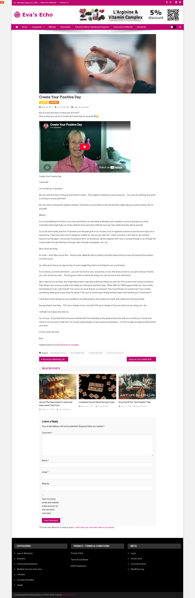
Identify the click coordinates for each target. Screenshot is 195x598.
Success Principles (25, 580)
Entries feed (136, 558)
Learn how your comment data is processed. (95, 527)
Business (21, 558)
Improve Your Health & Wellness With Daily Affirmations (142, 359)
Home (24, 27)
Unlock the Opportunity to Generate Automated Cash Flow (55, 403)
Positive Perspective (115, 353)
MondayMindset (77, 353)
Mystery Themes (68, 595)
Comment (47, 433)
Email (45, 472)
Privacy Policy (77, 553)
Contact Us (64, 3)
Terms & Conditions (79, 559)
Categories (37, 27)
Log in (133, 553)
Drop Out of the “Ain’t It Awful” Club (135, 402)
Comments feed (138, 564)
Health (43, 102)
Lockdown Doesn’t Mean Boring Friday (96, 402)
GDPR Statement (78, 566)
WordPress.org (137, 569)
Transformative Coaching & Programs (92, 27)
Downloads (65, 27)
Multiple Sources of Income (29, 569)
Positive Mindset (95, 353)
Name (45, 460)
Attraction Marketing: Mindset (55, 359)
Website (52, 27)
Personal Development (27, 564)
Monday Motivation (58, 353)
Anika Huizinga (61, 345)
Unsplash (75, 345)
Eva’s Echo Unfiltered (123, 27)
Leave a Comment (81, 107)
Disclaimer (141, 27)
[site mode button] (173, 27)
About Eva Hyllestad (48, 3)
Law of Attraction (25, 553)
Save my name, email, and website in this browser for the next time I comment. (50, 506)
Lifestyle (54, 102)
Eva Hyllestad (63, 107)
